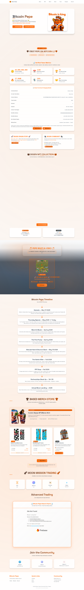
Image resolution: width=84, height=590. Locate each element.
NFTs (45, 1)
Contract (33, 578)
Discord (72, 1)
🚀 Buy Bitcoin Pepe (17, 26)
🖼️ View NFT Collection (29, 26)
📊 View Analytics (47, 128)
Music (55, 1)
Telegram (66, 1)
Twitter (11, 580)
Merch (50, 1)
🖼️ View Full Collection (42, 224)
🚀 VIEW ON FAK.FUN (14, 178)
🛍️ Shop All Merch (42, 460)
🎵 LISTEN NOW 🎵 (42, 285)
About (40, 1)
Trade (60, 1)
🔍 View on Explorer (37, 128)
